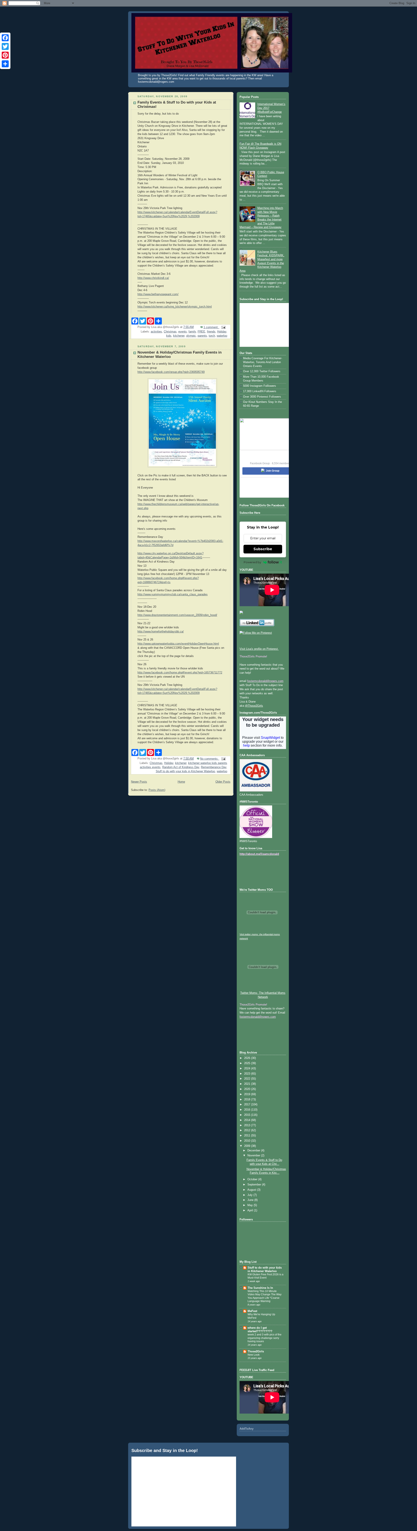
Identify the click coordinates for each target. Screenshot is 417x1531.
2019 (247, 1094)
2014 (247, 1120)
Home (181, 781)
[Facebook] (5, 37)
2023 (247, 1073)
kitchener (178, 335)
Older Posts (222, 781)
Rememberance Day (213, 767)
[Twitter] (5, 46)
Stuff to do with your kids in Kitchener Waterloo (185, 771)
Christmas (170, 331)
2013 (247, 1125)
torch (212, 335)
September (254, 1184)
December (254, 1150)
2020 (247, 1089)
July (250, 1195)
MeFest (252, 1311)
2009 (247, 1145)
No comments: (209, 758)
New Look (254, 1354)
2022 (247, 1078)
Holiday (221, 331)
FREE (201, 331)
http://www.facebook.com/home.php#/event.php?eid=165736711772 (179, 672)
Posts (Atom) (157, 790)
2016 (247, 1109)
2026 (247, 1058)
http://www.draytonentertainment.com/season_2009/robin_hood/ (177, 615)
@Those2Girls (254, 705)
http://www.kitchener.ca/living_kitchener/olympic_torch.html (174, 306)
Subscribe (262, 549)
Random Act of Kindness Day (180, 767)
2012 (247, 1130)
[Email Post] (223, 327)
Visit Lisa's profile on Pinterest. (259, 648)
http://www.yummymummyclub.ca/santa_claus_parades (172, 594)
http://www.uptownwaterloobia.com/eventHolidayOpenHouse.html (178, 643)
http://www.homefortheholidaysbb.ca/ (160, 631)
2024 (247, 1068)
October (252, 1179)
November (254, 1155)
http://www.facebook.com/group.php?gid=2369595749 (171, 372)
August (252, 1189)
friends (211, 331)
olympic (191, 335)
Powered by (252, 562)
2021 (247, 1083)
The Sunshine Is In (260, 1287)
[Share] (5, 63)
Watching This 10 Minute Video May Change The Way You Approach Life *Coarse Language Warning (264, 1296)
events (182, 331)
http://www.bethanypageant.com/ (158, 294)
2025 (247, 1063)
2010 (247, 1140)
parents (202, 335)
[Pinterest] (5, 55)
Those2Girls (256, 1351)
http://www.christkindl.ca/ (153, 278)
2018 (247, 1099)
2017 (247, 1104)
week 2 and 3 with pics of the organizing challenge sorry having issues (264, 1338)
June (250, 1200)
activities (156, 331)
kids (168, 335)
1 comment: (211, 327)
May (250, 1205)
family (192, 331)
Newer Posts (139, 781)
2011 (247, 1135)
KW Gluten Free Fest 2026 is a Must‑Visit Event (265, 1276)
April (250, 1210)
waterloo (222, 335)
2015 (247, 1114)
